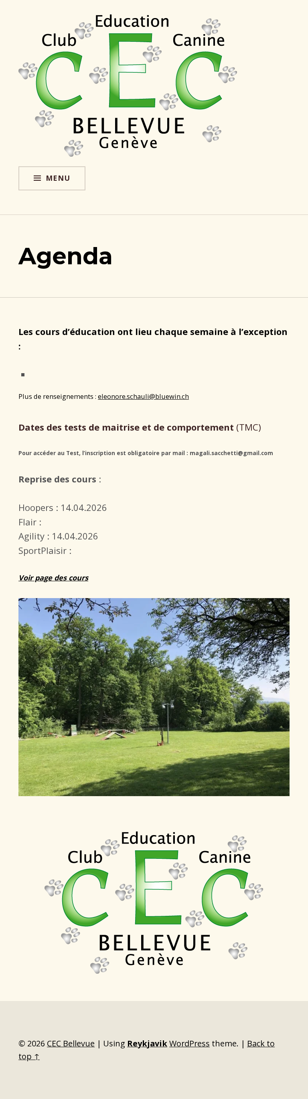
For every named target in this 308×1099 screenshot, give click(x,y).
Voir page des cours (53, 577)
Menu (58, 178)
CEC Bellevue (71, 1043)
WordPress (189, 1043)
